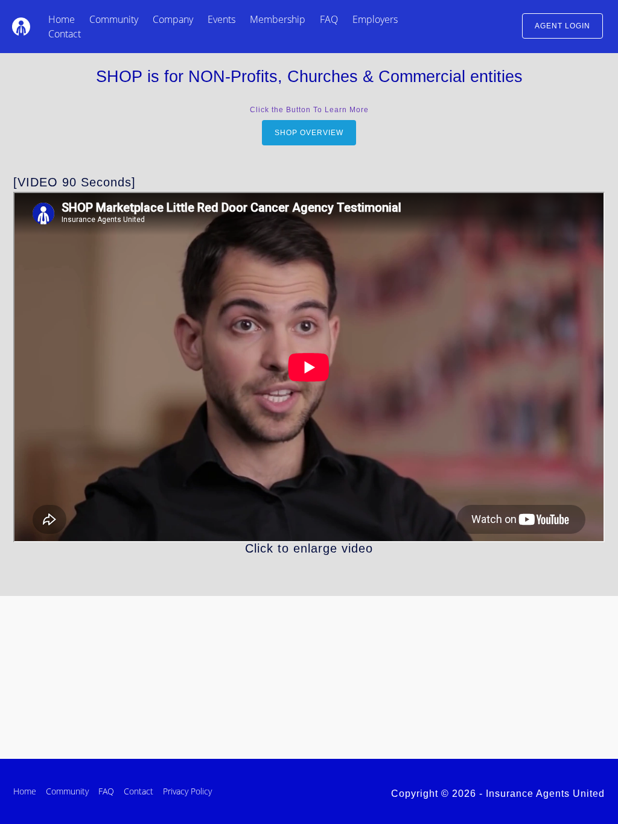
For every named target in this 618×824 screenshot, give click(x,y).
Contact (64, 33)
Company (173, 19)
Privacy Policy (187, 791)
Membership (277, 19)
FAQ (329, 19)
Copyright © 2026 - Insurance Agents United (498, 793)
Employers (375, 19)
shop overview (309, 132)
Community (113, 19)
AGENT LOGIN (562, 26)
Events (221, 19)
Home (61, 19)
